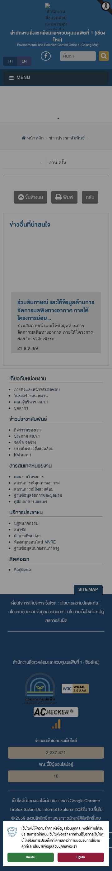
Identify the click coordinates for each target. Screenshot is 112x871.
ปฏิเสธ (81, 857)
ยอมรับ (30, 857)
